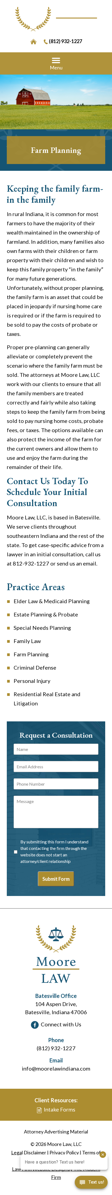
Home (33, 42)
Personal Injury (32, 680)
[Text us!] (91, 1183)
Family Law (27, 641)
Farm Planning (31, 654)
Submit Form (56, 879)
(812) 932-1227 (65, 41)
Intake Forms (59, 1109)
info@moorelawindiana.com (56, 1068)
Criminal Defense (35, 667)
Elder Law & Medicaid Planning (52, 601)
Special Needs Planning (42, 627)
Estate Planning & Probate (46, 614)
